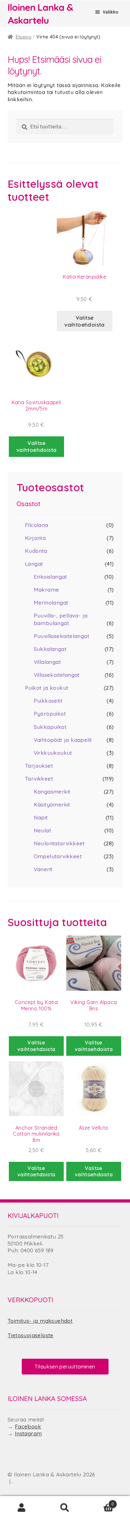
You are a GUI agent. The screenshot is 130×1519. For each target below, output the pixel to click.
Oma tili (21, 1507)
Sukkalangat (50, 649)
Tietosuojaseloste (31, 1335)
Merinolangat (51, 602)
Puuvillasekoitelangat (61, 636)
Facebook (28, 1426)
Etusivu (23, 37)
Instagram (28, 1433)
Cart (100, 1501)
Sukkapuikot (50, 727)
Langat (34, 563)
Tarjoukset (39, 765)
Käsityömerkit (52, 804)
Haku (64, 1507)
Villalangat (47, 662)
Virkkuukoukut (53, 752)
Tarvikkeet (39, 778)
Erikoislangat (50, 576)
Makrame (46, 589)
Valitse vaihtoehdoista (84, 321)
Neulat (42, 830)
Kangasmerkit (52, 791)
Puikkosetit (48, 700)
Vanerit (43, 869)
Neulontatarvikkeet (59, 843)
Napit (41, 817)
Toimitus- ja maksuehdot (40, 1320)
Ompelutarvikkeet (58, 856)
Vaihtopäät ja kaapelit (63, 739)
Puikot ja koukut (46, 687)
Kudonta (36, 550)
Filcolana (36, 525)
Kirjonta (35, 538)
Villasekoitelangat (57, 674)
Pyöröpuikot (50, 713)
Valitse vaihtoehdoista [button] (36, 446)
